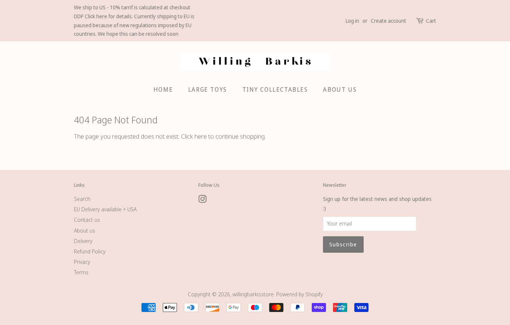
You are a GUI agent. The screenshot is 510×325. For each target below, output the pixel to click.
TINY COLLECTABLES (275, 89)
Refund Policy (89, 251)
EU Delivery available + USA (105, 209)
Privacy (82, 261)
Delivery (83, 240)
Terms (81, 272)
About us (84, 230)
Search (82, 198)
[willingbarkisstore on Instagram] (202, 200)
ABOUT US (340, 89)
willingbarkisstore (253, 294)
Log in (352, 20)
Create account (388, 20)
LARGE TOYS (207, 89)
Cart (431, 20)
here (201, 136)
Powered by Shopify (299, 294)
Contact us (87, 219)
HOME (163, 89)
